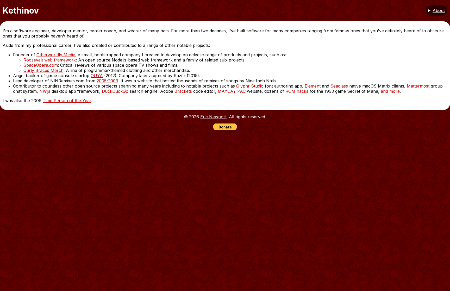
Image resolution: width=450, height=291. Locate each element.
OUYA (97, 75)
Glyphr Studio (250, 86)
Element (313, 86)
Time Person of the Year (67, 100)
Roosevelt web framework (49, 60)
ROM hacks (296, 91)
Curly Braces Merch (43, 70)
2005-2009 (107, 80)
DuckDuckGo (115, 91)
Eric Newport (213, 116)
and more (390, 91)
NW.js (44, 91)
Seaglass (339, 86)
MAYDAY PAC (232, 91)
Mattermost (418, 86)
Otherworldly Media (55, 54)
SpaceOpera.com (40, 65)
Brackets (183, 91)
